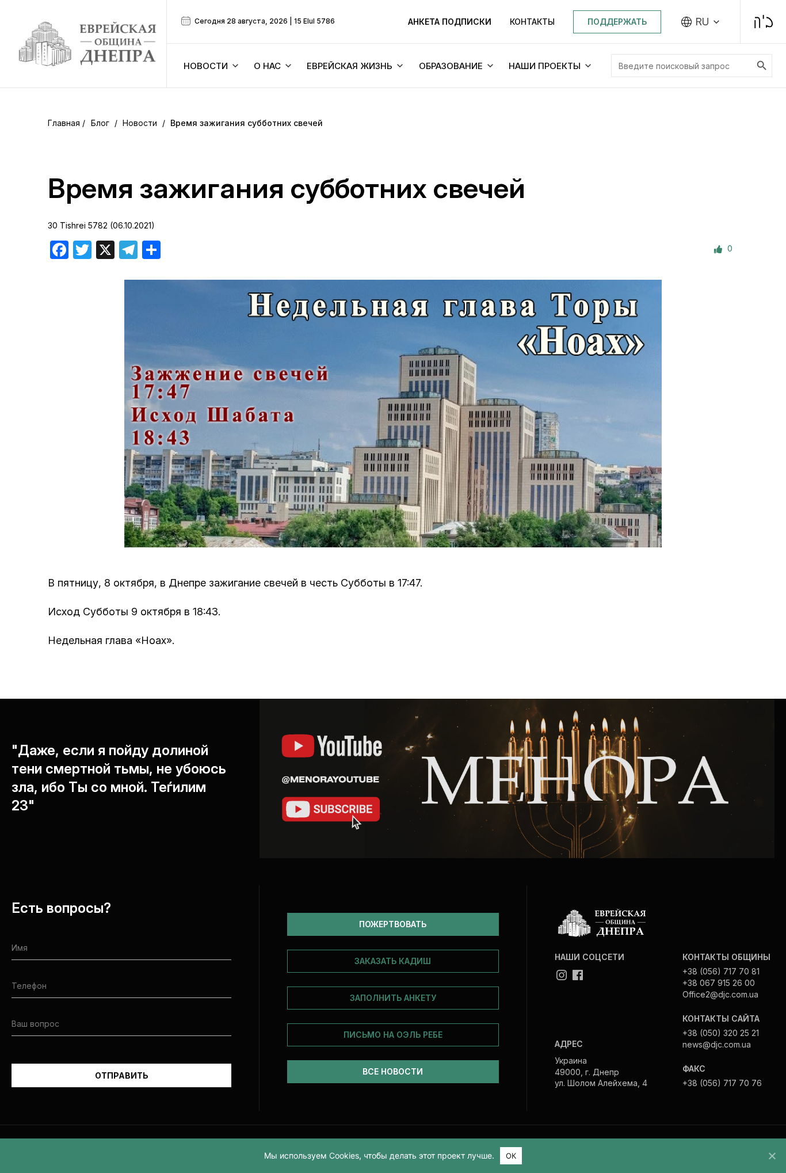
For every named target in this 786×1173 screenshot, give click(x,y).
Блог (100, 123)
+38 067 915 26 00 (718, 983)
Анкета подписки (449, 21)
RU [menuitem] (702, 22)
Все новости (393, 1071)
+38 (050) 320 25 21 (720, 1033)
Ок (511, 1155)
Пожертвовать (392, 924)
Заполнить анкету (393, 998)
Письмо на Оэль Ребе (393, 1034)
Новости (140, 123)
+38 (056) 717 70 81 (721, 971)
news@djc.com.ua (716, 1044)
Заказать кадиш (392, 961)
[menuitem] (700, 21)
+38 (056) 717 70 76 (722, 1083)
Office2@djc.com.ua (720, 994)
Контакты (532, 21)
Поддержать (617, 21)
